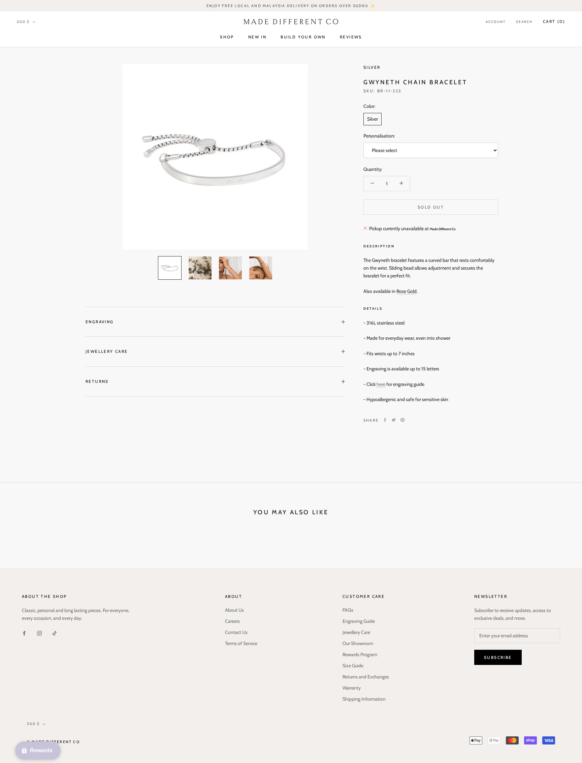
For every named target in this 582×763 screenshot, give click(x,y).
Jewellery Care (107, 351)
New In (257, 37)
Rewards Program (360, 654)
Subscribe (498, 657)
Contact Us (236, 632)
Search (524, 22)
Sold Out (431, 206)
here (381, 384)
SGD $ (23, 22)
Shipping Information (364, 699)
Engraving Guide (359, 621)
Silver (371, 67)
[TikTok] (54, 633)
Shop (227, 37)
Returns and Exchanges (366, 677)
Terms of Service (241, 643)
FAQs (348, 610)
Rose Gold (406, 291)
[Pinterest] (402, 420)
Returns (97, 381)
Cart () (554, 21)
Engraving (100, 321)
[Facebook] (385, 420)
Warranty (352, 688)
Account (496, 22)
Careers (232, 621)
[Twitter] (394, 420)
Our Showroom (358, 643)
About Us (234, 610)
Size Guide (353, 666)
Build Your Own (303, 37)
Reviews (351, 37)
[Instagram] (39, 633)
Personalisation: (379, 135)
